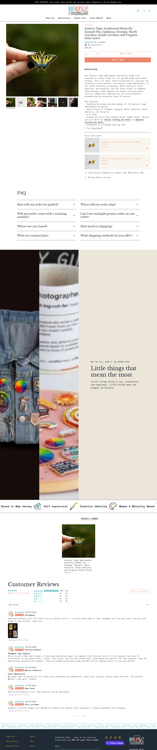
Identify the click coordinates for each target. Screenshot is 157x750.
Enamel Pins (12, 746)
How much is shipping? (96, 226)
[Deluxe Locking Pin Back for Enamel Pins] (92, 145)
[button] (80, 18)
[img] (20, 612)
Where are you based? (32, 226)
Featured (88, 25)
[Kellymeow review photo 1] (13, 630)
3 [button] (78, 716)
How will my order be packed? (38, 204)
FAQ (31, 741)
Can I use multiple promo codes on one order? (107, 215)
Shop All (10, 736)
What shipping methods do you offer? (106, 235)
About (32, 736)
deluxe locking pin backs (118, 119)
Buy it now (118, 60)
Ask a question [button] (140, 591)
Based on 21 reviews (18, 593)
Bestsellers (12, 741)
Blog (32, 746)
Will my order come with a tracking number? (41, 215)
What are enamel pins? (33, 235)
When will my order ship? (98, 204)
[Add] (147, 149)
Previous (6, 60)
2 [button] (75, 716)
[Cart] (149, 11)
